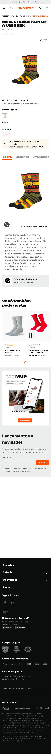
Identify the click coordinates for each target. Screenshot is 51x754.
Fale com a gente (12, 671)
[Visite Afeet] (6, 709)
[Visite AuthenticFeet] (22, 708)
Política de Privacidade (20, 471)
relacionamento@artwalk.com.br (17, 688)
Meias (17, 16)
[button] (11, 8)
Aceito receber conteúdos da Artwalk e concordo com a (25, 470)
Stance (26, 16)
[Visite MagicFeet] (42, 709)
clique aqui (38, 147)
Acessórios (6, 16)
